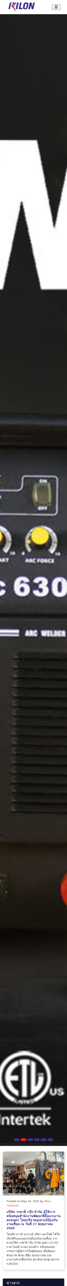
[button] (5, 580)
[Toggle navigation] (56, 7)
